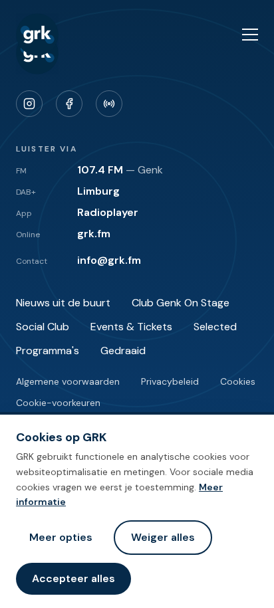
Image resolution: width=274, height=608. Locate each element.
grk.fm (93, 234)
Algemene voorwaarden (68, 381)
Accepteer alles (73, 578)
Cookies (237, 381)
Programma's (47, 350)
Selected (215, 327)
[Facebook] (69, 103)
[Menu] (250, 35)
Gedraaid (123, 350)
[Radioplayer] (109, 103)
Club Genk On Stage (180, 303)
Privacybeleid (170, 381)
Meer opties (60, 537)
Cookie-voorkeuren (58, 403)
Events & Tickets (131, 327)
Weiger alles (163, 537)
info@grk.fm (109, 260)
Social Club (42, 327)
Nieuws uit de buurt (63, 303)
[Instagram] (29, 103)
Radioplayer (107, 212)
